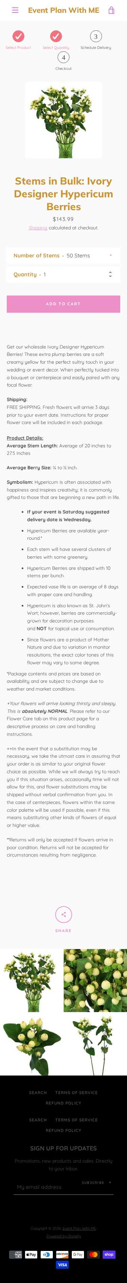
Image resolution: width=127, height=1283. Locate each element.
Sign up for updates (63, 1148)
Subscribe (93, 1182)
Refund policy (63, 1103)
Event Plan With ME (63, 10)
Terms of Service (76, 1092)
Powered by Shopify (63, 1236)
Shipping (38, 228)
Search (38, 1092)
